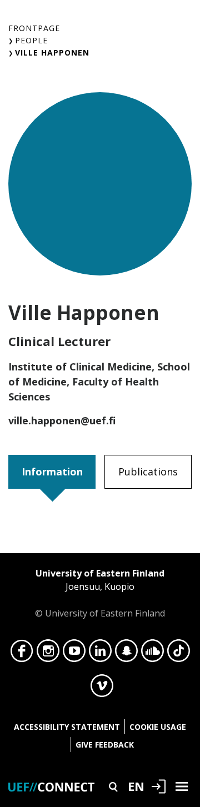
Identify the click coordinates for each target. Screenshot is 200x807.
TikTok (178, 653)
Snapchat (126, 653)
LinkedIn (100, 653)
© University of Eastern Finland (100, 593)
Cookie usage (157, 726)
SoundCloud (152, 653)
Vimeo (102, 688)
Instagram (48, 653)
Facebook (22, 653)
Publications (148, 471)
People (31, 40)
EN (136, 786)
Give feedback (105, 744)
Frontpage (34, 28)
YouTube (74, 653)
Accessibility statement (67, 726)
